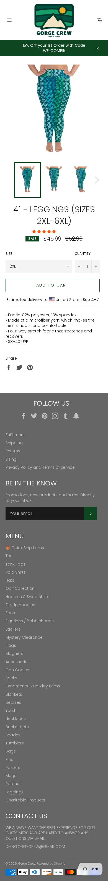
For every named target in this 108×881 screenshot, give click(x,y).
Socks (11, 678)
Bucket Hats (17, 727)
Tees (10, 556)
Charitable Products (25, 800)
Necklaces (16, 718)
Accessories (18, 662)
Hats (10, 580)
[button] (44, 231)
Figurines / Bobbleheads (30, 621)
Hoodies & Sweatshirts (27, 596)
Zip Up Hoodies (20, 605)
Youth (11, 710)
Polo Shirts (16, 572)
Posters (13, 767)
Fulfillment (15, 435)
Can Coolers (18, 670)
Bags (11, 751)
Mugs (11, 775)
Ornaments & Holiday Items (33, 686)
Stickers (13, 629)
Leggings (15, 792)
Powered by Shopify (51, 863)
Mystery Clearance (24, 637)
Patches (14, 783)
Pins (9, 759)
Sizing (11, 459)
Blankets (14, 694)
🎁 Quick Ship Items (25, 548)
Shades (13, 735)
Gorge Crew (26, 863)
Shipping (14, 443)
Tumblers (15, 743)
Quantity (83, 253)
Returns (13, 451)
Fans (10, 613)
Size (9, 253)
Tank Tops (15, 564)
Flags (11, 645)
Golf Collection (20, 588)
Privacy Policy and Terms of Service (40, 467)
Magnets (14, 653)
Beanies (13, 702)
